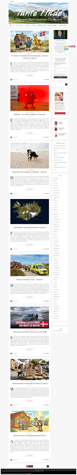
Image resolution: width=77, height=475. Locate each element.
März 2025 (56, 212)
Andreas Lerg (62, 25)
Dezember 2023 (57, 245)
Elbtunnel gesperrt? (52, 25)
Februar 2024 (56, 241)
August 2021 (56, 299)
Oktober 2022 (56, 272)
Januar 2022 (56, 291)
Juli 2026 (55, 180)
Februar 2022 (56, 289)
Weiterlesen (30, 75)
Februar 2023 (56, 262)
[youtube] (12, 1)
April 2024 (55, 236)
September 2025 (57, 197)
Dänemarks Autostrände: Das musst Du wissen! (29, 332)
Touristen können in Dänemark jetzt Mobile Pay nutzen (30, 383)
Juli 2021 (55, 301)
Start (13, 25)
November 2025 (57, 192)
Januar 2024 (56, 243)
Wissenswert (30, 53)
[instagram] (13, 1)
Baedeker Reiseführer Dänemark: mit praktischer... (61, 123)
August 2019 (56, 311)
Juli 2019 (55, 313)
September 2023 (57, 253)
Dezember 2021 (57, 294)
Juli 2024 (55, 231)
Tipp (30, 225)
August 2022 (56, 277)
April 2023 (55, 260)
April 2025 (55, 209)
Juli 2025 (55, 202)
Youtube (27, 25)
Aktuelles (28, 381)
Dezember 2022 (57, 267)
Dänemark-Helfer (42, 25)
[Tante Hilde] (38, 13)
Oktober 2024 (56, 224)
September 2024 (57, 226)
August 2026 (56, 178)
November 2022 (57, 270)
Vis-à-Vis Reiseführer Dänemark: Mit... (62, 134)
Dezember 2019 (57, 306)
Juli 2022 (55, 279)
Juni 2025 (55, 204)
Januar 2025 (56, 216)
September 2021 (57, 296)
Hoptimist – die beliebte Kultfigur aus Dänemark (30, 114)
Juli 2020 (55, 303)
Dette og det (19, 25)
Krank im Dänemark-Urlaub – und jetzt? (29, 279)
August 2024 (56, 229)
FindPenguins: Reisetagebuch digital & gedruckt (30, 227)
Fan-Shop (33, 25)
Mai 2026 (55, 183)
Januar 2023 (56, 265)
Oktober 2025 (56, 195)
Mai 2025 (55, 207)
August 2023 (56, 255)
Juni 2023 (55, 258)
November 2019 (57, 308)
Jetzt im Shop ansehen (60, 113)
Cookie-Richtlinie (28, 473)
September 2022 (57, 274)
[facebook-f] (10, 1)
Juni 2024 (55, 233)
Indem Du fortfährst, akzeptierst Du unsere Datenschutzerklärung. (60, 75)
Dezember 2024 (57, 219)
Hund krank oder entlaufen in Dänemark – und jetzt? (29, 172)
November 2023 (57, 248)
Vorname (55, 66)
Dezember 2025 (57, 190)
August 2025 (56, 200)
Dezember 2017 (57, 316)
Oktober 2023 (56, 250)
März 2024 (56, 238)
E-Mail (55, 70)
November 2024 (57, 221)
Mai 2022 (55, 284)
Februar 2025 (56, 214)
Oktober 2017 (56, 318)
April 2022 (55, 287)
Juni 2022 (55, 282)
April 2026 (55, 185)
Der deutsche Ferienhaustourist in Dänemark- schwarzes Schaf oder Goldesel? (60, 148)
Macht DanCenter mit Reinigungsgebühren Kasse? (29, 435)
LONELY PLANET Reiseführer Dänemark (61, 129)
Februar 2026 (56, 187)
